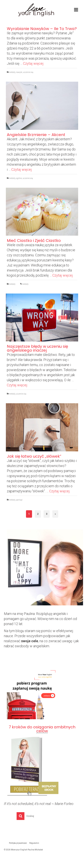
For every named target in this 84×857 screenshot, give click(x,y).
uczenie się (28, 72)
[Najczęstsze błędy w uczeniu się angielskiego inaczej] (42, 318)
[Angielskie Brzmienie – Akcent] (42, 106)
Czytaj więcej (33, 63)
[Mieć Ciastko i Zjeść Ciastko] (42, 212)
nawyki (19, 72)
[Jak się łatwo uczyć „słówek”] (42, 427)
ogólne (19, 178)
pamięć (19, 500)
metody (12, 72)
